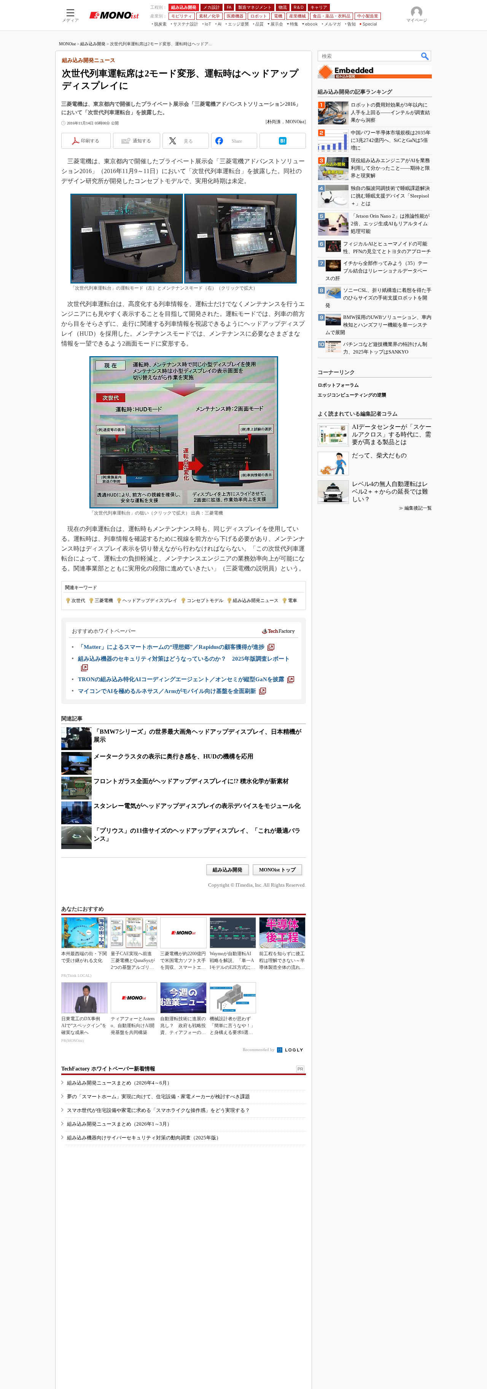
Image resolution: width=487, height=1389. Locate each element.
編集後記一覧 (418, 508)
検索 (425, 56)
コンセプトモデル (205, 600)
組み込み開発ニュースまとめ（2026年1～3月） (119, 1124)
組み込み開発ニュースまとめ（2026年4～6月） (119, 1083)
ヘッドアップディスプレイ (150, 600)
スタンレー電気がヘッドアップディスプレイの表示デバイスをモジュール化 (197, 806)
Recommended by (259, 1049)
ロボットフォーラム (338, 385)
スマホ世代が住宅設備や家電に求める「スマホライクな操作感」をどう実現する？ (158, 1110)
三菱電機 (104, 600)
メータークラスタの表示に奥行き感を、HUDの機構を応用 (173, 756)
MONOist (67, 43)
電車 (292, 600)
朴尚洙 (274, 121)
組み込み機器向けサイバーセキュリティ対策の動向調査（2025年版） (144, 1138)
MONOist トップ (277, 870)
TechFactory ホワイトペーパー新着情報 (108, 1069)
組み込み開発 (92, 43)
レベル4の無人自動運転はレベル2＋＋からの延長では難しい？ (390, 491)
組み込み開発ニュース (256, 600)
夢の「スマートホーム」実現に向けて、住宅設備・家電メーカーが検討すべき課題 (158, 1096)
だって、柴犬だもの (379, 455)
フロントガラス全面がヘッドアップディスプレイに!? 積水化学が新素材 (191, 781)
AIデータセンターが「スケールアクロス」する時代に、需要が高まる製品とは (391, 434)
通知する (142, 140)
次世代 (78, 600)
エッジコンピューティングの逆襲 (352, 395)
